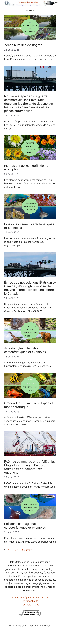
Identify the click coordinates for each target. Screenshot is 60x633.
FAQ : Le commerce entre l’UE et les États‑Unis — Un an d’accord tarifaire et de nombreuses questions (30, 467)
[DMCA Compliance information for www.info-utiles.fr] (30, 615)
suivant (26, 550)
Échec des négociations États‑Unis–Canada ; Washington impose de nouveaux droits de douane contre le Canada (30, 288)
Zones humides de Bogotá (23, 45)
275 (17, 550)
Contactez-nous (30, 604)
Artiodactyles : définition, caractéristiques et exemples (25, 350)
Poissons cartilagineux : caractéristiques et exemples (25, 525)
